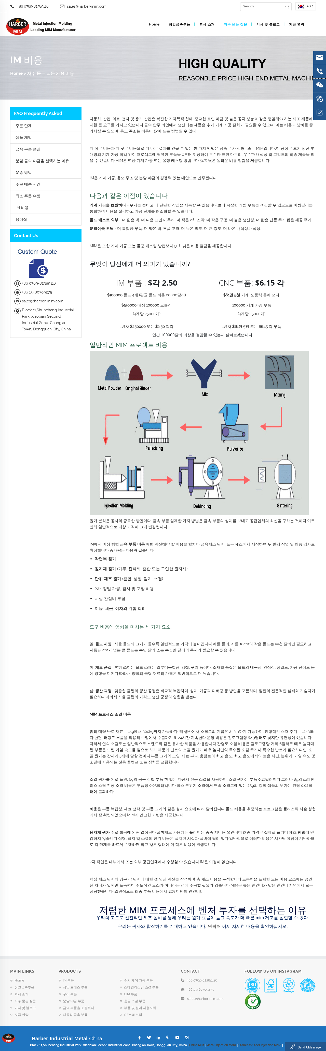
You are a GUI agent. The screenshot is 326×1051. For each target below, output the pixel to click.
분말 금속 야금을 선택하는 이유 (42, 161)
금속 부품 (160, 521)
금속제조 (208, 544)
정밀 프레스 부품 (75, 987)
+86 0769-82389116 (32, 6)
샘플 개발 (24, 137)
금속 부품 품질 (28, 149)
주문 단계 (24, 125)
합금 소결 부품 (134, 1001)
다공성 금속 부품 (75, 1015)
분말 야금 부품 (73, 1001)
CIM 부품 (130, 994)
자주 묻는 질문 (235, 24)
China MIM (196, 1045)
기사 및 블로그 (268, 24)
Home (154, 24)
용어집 (21, 219)
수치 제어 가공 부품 (138, 980)
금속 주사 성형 (231, 148)
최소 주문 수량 (28, 196)
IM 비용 (66, 73)
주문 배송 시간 (28, 184)
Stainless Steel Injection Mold (259, 1045)
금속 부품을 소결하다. (79, 1008)
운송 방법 (24, 172)
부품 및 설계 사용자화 (140, 1008)
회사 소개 (207, 24)
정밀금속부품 (179, 24)
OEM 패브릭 (133, 1015)
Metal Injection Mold (221, 1045)
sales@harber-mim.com (86, 6)
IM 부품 (129, 282)
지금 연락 (296, 24)
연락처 (214, 926)
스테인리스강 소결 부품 (141, 987)
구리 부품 (70, 994)
